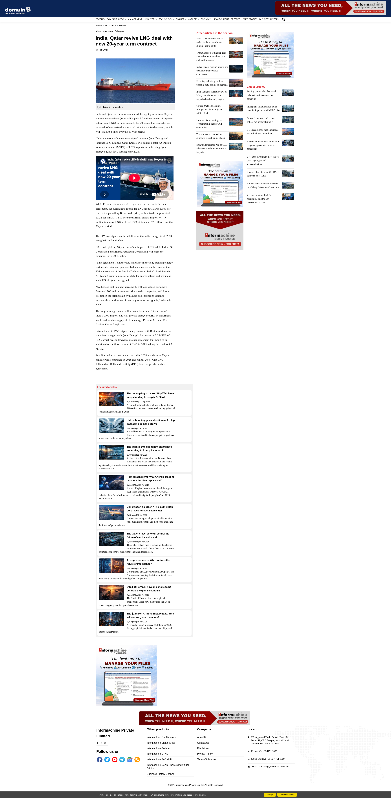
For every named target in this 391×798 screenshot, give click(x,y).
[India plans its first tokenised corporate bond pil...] (288, 109)
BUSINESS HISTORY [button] (269, 19)
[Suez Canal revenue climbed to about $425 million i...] (236, 43)
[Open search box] (283, 19)
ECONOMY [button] (206, 19)
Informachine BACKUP (159, 759)
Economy (110, 26)
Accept (270, 794)
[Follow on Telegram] (122, 759)
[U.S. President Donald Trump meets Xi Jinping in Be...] (236, 57)
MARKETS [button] (192, 19)
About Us (202, 737)
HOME (99, 26)
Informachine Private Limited (190, 785)
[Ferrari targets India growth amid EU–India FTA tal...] (236, 83)
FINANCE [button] (180, 19)
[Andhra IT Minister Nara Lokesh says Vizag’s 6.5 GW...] (288, 186)
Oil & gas (119, 31)
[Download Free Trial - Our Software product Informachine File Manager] (144, 675)
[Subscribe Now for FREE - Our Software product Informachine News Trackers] (330, 8)
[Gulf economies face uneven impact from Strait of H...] (236, 124)
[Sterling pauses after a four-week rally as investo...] (288, 95)
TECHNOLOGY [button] (165, 19)
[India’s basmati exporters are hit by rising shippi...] (236, 136)
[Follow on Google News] (129, 759)
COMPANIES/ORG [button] (115, 19)
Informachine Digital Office (161, 743)
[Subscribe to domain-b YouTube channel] (114, 759)
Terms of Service (206, 759)
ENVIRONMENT (221, 19)
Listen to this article (112, 107)
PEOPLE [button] (100, 19)
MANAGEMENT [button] (135, 19)
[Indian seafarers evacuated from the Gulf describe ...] (236, 71)
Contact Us (203, 743)
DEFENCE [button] (235, 19)
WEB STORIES (250, 19)
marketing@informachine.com (274, 766)
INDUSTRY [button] (150, 19)
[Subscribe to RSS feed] (137, 759)
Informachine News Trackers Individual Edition (168, 767)
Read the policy (287, 794)
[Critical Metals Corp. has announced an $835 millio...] (236, 110)
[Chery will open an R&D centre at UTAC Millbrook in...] (288, 174)
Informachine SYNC (157, 754)
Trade (122, 26)
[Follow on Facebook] (99, 759)
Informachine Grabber (158, 748)
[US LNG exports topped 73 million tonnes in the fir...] (288, 132)
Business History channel (161, 774)
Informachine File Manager (161, 737)
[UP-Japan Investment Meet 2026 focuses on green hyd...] (288, 161)
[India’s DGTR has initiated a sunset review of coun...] (236, 96)
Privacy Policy (205, 754)
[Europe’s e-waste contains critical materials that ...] (288, 120)
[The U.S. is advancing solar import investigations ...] (236, 149)
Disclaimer (203, 748)
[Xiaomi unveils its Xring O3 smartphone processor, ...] (288, 146)
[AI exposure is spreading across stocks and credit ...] (288, 199)
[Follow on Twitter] (107, 759)
